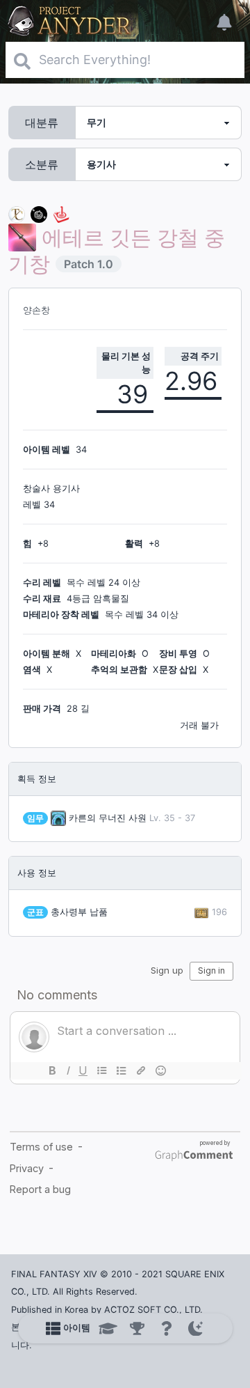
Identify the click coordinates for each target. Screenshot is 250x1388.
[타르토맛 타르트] (39, 213)
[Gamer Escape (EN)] (61, 213)
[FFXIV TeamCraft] (16, 213)
